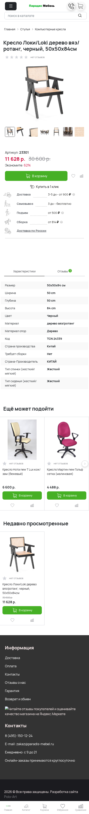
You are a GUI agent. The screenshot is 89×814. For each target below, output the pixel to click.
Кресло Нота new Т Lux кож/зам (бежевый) (21, 471)
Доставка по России (31, 231)
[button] (11, 6)
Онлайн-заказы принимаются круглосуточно (40, 760)
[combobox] (45, 15)
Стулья (25, 29)
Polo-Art (10, 796)
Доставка (12, 658)
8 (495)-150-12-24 (18, 735)
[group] (44, 92)
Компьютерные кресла (50, 29)
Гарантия (12, 691)
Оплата (11, 666)
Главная (9, 29)
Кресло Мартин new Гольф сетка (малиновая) (65, 471)
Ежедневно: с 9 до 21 (21, 752)
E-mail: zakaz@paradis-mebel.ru (29, 744)
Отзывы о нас (15, 682)
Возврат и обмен (18, 699)
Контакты (12, 674)
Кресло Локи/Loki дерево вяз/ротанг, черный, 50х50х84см (19, 588)
